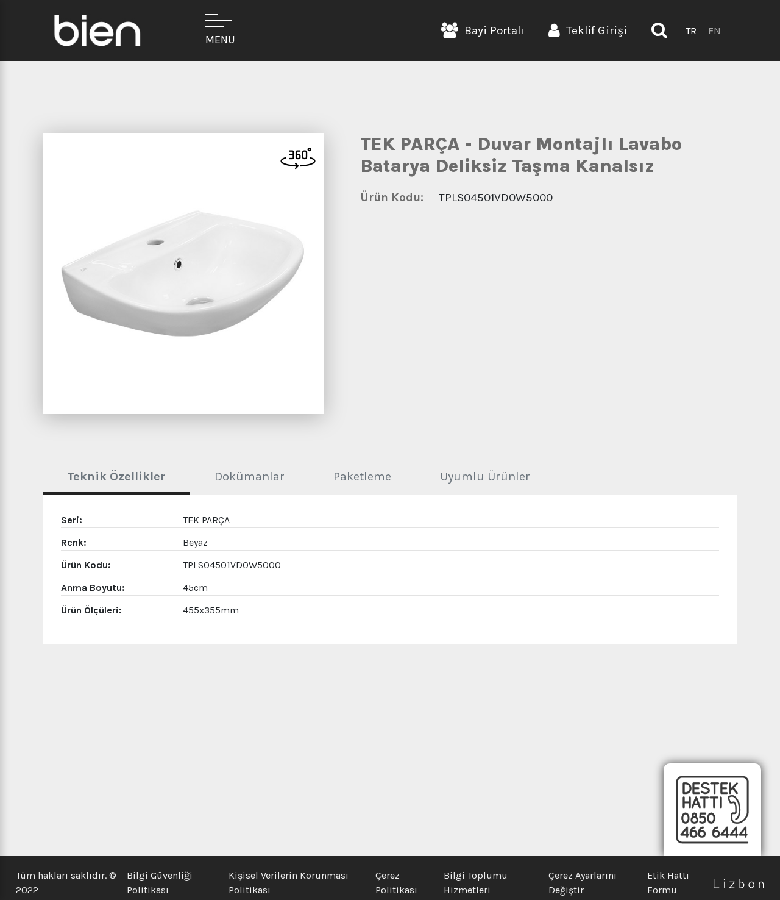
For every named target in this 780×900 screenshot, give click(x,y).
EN (714, 31)
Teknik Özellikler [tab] (116, 477)
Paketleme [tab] (362, 477)
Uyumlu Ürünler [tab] (485, 477)
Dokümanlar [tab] (249, 477)
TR (691, 31)
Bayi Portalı (494, 30)
